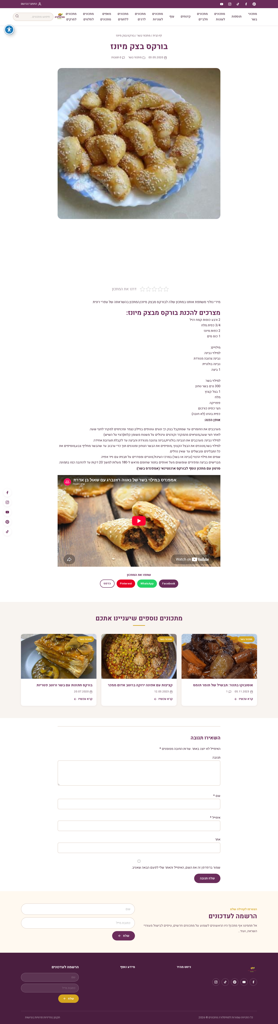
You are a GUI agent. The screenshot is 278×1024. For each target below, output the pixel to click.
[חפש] (17, 16)
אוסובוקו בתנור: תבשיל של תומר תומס (223, 685)
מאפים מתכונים (105, 17)
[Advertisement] (139, 255)
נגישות (29, 1017)
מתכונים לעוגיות (157, 17)
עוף (172, 16)
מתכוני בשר (252, 17)
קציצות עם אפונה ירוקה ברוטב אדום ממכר (140, 685)
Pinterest (126, 584)
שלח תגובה (207, 878)
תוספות (237, 16)
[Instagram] (7, 502)
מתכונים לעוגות (219, 17)
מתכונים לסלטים (88, 17)
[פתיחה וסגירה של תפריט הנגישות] (9, 29)
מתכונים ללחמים (123, 17)
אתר (217, 839)
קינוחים (185, 16)
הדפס (107, 584)
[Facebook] (7, 492)
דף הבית (157, 36)
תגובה (216, 757)
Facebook (168, 584)
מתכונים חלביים (202, 17)
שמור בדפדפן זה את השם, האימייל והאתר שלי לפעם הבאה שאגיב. (176, 867)
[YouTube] (7, 512)
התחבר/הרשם (29, 4)
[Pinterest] (7, 522)
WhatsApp (147, 584)
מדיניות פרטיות (43, 1017)
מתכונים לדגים (140, 17)
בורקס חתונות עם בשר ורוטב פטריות (64, 685)
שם (216, 795)
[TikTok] (7, 532)
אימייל (215, 817)
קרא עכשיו (246, 699)
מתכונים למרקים (71, 17)
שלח (126, 936)
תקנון (57, 1017)
